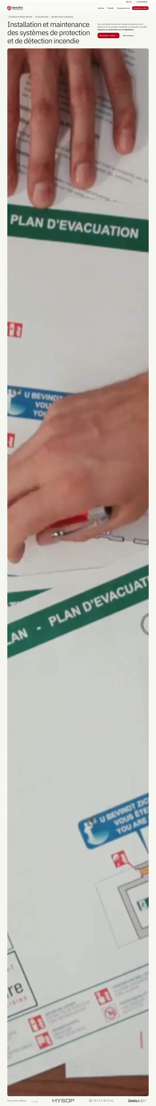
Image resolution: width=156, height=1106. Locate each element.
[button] (129, 2)
